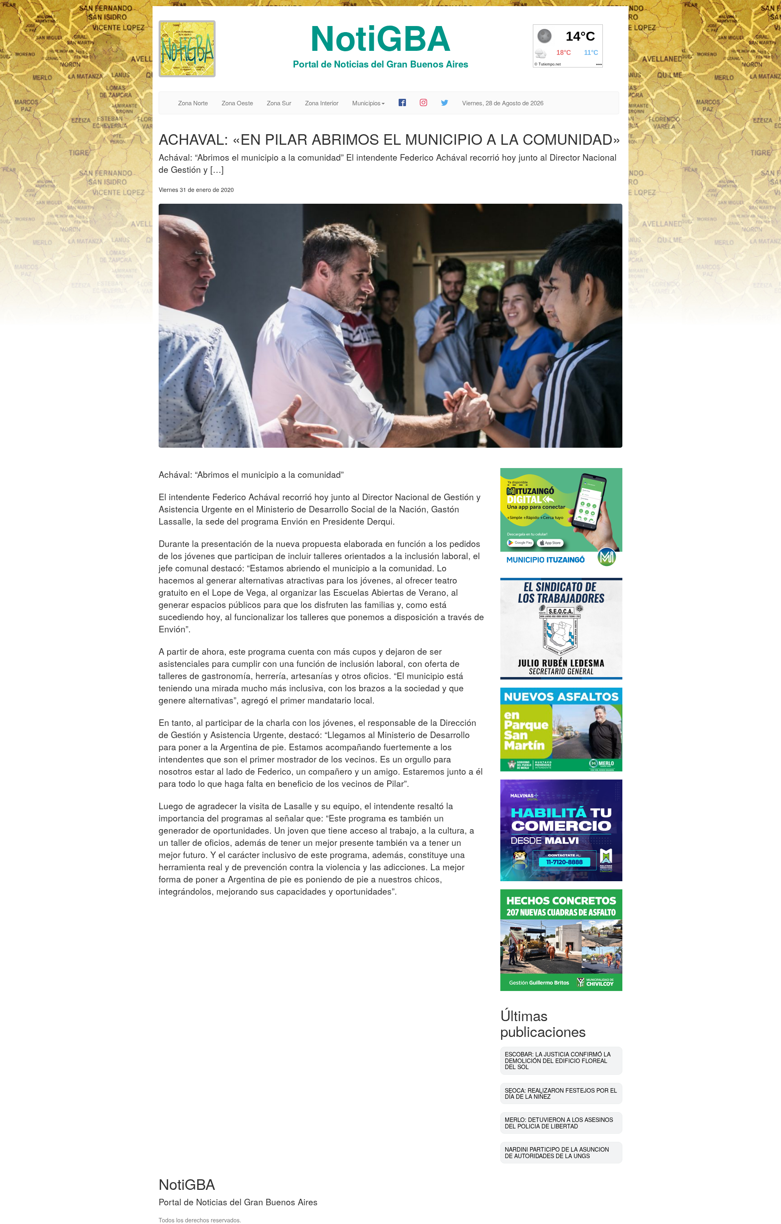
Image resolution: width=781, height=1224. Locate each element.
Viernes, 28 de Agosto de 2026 (502, 102)
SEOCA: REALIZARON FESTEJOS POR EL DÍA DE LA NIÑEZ (561, 1093)
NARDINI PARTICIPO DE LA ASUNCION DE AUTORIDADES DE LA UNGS (557, 1152)
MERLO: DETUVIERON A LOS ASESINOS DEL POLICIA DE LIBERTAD (559, 1122)
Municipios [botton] (366, 102)
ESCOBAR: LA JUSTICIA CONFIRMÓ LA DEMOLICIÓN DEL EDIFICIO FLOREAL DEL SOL (558, 1060)
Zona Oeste (237, 102)
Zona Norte (193, 102)
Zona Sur (279, 102)
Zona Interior (321, 102)
